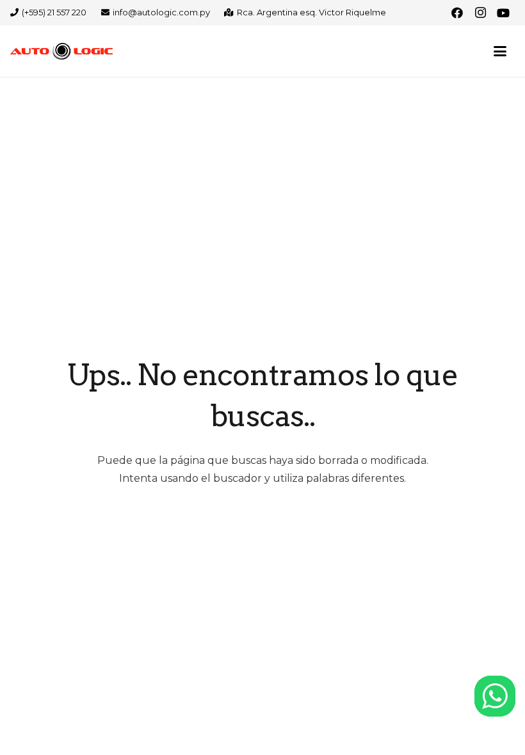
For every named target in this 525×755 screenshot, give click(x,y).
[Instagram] (480, 12)
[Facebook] (457, 12)
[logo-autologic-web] (61, 51)
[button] (500, 51)
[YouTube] (503, 12)
